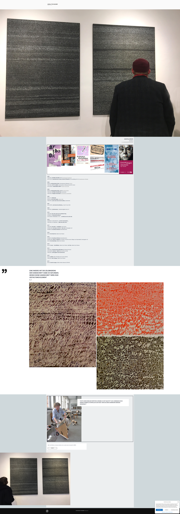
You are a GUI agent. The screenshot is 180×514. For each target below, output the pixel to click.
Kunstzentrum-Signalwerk (66, 193)
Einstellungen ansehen (174, 509)
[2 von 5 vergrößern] (74, 146)
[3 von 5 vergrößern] (88, 146)
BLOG (71, 183)
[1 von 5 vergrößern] (59, 146)
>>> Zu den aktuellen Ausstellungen (127, 142)
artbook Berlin (66, 190)
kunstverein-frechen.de (67, 177)
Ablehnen (166, 509)
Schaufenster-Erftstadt (83, 179)
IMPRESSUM (86, 510)
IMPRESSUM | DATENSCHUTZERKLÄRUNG (167, 512)
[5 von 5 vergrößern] (131, 146)
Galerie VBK (61, 199)
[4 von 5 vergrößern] (117, 146)
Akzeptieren (159, 509)
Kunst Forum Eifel (65, 186)
